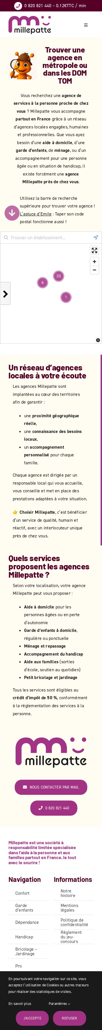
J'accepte (32, 1018)
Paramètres (58, 1003)
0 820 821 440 (37, 5)
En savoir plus (19, 1003)
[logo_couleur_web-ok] (29, 18)
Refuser (69, 1018)
